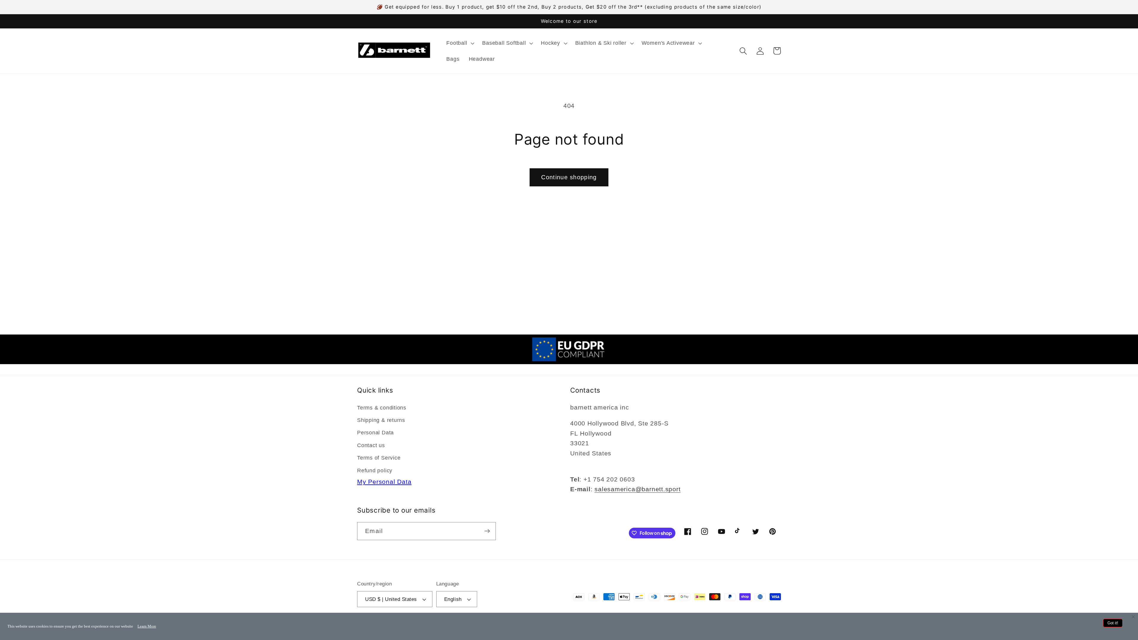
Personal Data (375, 433)
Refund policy (374, 470)
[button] (460, 43)
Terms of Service (378, 458)
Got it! (1112, 623)
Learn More (147, 626)
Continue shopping (569, 177)
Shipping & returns (381, 420)
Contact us (371, 445)
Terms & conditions (381, 408)
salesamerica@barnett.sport (637, 489)
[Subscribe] (487, 531)
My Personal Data (384, 481)
